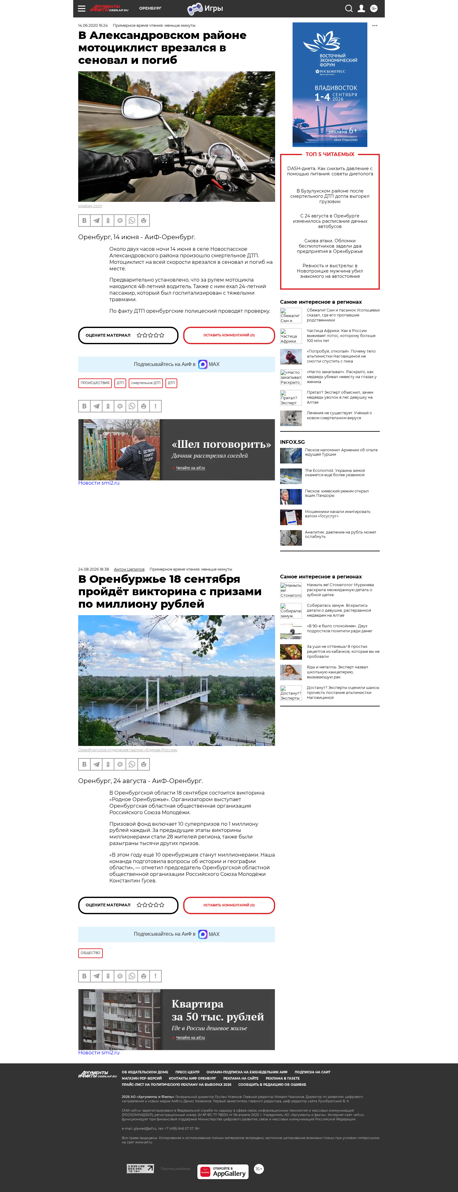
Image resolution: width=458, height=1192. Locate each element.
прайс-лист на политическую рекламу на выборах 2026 (176, 1085)
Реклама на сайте (241, 1078)
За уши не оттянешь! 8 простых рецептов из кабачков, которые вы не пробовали (343, 651)
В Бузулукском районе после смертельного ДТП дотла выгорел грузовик (330, 196)
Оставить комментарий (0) (229, 335)
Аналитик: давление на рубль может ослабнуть (340, 534)
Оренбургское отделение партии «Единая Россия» (128, 750)
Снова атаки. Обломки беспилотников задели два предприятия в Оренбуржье (330, 246)
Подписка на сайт (312, 1072)
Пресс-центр (187, 1072)
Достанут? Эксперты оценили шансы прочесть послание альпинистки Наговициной (343, 692)
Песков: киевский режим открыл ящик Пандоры (337, 493)
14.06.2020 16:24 (93, 25)
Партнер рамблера (175, 1169)
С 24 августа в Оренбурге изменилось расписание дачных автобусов (330, 221)
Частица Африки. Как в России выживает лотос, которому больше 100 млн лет (341, 335)
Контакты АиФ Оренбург (192, 1078)
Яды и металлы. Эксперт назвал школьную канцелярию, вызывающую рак (337, 672)
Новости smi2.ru (99, 483)
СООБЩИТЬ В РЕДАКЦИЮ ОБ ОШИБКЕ (272, 1085)
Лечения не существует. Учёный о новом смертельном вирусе (339, 415)
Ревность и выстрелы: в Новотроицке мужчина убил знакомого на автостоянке (330, 271)
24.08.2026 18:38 (93, 569)
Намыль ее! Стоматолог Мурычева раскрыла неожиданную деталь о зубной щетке (340, 589)
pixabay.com (90, 205)
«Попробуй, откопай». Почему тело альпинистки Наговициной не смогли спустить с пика (341, 356)
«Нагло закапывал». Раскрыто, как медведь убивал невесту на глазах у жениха (342, 376)
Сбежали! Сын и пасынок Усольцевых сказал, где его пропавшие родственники (343, 315)
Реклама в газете (283, 1078)
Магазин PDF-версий (142, 1078)
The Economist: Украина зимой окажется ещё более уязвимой (335, 472)
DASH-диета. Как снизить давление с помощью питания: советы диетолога (330, 171)
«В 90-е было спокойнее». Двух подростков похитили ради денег (340, 628)
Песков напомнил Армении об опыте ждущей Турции (341, 452)
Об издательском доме (145, 1072)
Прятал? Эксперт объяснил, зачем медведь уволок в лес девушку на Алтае (340, 397)
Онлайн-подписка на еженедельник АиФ (247, 1072)
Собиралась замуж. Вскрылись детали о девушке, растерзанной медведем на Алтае (339, 610)
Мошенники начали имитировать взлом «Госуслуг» (337, 514)
